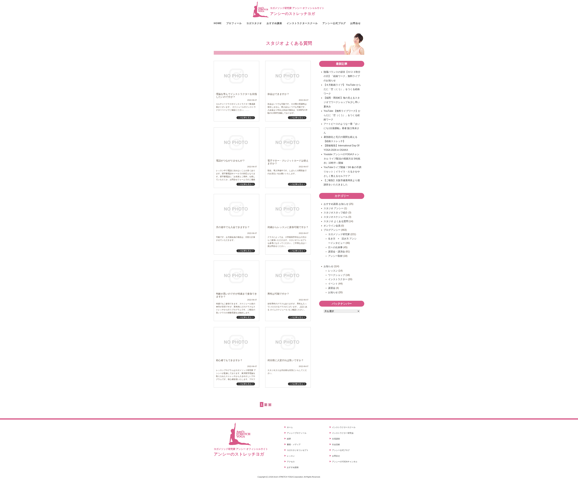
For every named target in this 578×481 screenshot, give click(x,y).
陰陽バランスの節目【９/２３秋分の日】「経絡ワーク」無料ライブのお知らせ (342, 76)
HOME (218, 23)
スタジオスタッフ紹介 (336, 212)
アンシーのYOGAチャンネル (344, 462)
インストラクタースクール (302, 23)
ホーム (290, 427)
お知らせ (328, 266)
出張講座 (336, 439)
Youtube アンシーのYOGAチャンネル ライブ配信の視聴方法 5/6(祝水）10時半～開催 (342, 158)
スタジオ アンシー (333, 208)
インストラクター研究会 (343, 433)
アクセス (291, 462)
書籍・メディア (294, 444)
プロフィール (234, 23)
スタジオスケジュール (336, 217)
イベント (333, 283)
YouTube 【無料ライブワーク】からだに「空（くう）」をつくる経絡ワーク (342, 115)
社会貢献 (336, 444)
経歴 (289, 439)
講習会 (331, 288)
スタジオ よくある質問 (336, 221)
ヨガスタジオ (254, 23)
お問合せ (355, 23)
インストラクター (337, 279)
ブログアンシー (332, 230)
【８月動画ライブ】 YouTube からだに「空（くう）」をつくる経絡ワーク (342, 89)
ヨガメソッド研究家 (339, 234)
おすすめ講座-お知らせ (336, 204)
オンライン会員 (332, 225)
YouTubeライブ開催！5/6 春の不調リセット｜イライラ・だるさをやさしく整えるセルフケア (342, 171)
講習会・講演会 (336, 251)
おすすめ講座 (274, 23)
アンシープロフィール (296, 433)
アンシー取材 (335, 256)
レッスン (333, 270)
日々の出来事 (335, 247)
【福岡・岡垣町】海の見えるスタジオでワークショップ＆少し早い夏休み (342, 102)
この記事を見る (245, 118)
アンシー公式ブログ (334, 23)
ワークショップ (336, 275)
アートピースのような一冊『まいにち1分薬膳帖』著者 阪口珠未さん (342, 128)
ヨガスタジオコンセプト (297, 450)
